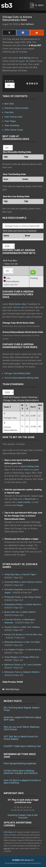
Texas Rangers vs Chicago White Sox (21, 657)
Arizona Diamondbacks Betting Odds (21, 377)
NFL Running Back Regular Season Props (22, 708)
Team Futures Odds (13, 116)
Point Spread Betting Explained (20, 763)
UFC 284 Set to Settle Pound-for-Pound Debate (21, 737)
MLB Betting (24, 58)
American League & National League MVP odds (22, 718)
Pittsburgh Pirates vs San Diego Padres (22, 597)
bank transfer (24, 502)
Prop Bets (8, 112)
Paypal (20, 505)
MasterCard (30, 499)
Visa (15, 499)
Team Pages (10, 121)
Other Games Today (13, 129)
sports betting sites (30, 466)
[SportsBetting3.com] (6, 5)
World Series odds (17, 304)
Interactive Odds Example (16, 108)
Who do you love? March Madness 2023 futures (21, 728)
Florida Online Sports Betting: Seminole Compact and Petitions (21, 771)
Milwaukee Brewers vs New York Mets (22, 642)
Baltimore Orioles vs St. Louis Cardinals (22, 664)
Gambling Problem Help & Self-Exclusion (23, 816)
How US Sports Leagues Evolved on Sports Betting (22, 781)
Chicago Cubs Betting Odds (17, 373)
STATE (9, 81)
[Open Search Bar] (32, 5)
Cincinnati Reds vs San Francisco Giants (23, 582)
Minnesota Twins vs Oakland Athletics (21, 672)
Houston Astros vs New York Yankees (22, 627)
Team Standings (11, 125)
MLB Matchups (12, 689)
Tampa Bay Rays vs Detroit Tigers (20, 574)
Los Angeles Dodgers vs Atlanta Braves (22, 649)
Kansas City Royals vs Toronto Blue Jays (23, 634)
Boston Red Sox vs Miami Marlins (19, 612)
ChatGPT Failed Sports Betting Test (22, 746)
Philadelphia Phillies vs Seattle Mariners (22, 604)
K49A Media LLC (10, 832)
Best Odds (9, 103)
